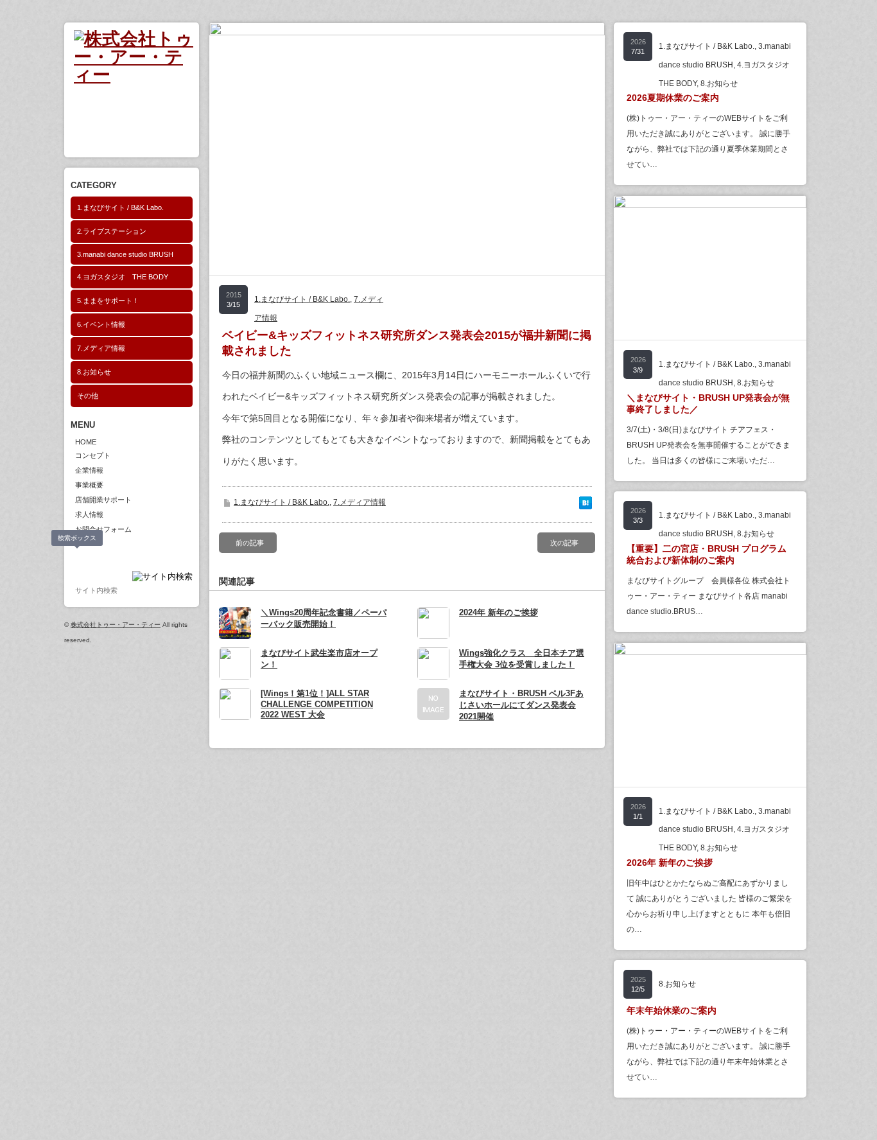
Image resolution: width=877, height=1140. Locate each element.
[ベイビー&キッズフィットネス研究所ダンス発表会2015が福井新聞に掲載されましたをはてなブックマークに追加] (585, 506)
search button (78, 557)
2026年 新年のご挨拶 (670, 862)
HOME (85, 442)
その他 (87, 395)
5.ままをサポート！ (108, 300)
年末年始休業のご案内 (671, 1010)
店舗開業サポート (103, 500)
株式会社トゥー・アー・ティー (116, 624)
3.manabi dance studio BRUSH (125, 254)
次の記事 (564, 543)
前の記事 (250, 543)
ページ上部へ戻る (850, 1113)
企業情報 (89, 470)
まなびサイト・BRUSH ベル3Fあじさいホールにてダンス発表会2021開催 (521, 704)
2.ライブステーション (111, 231)
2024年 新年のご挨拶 (498, 612)
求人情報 (89, 514)
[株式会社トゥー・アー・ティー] (136, 75)
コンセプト (92, 455)
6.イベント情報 (101, 324)
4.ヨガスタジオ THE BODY (122, 277)
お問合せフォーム (103, 529)
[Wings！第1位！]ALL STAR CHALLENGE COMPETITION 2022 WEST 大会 (317, 703)
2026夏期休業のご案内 (673, 97)
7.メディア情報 (101, 348)
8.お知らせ (94, 372)
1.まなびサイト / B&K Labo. (120, 207)
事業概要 (89, 485)
